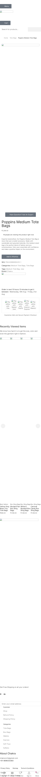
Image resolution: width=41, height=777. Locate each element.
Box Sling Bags (15, 504)
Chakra (9, 271)
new (22, 269)
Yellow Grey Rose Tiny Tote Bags (4, 509)
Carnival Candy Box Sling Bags (35, 509)
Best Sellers (4, 504)
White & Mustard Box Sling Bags (25, 509)
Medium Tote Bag (13, 269)
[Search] (34, 29)
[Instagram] (0, 694)
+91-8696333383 (6, 761)
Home (6, 38)
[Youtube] (5, 694)
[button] (5, 6)
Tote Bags (13, 38)
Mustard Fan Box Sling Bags (15, 509)
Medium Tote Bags (18, 266)
